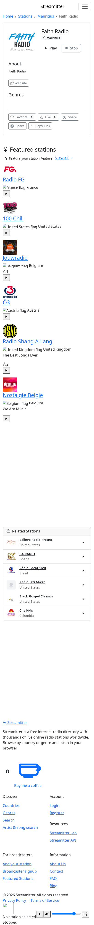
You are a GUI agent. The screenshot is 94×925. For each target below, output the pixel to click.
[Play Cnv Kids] (83, 613)
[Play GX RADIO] (83, 556)
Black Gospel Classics (36, 596)
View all (62, 157)
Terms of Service (45, 900)
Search (9, 820)
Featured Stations (18, 878)
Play (53, 48)
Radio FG (14, 179)
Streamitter (16, 722)
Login (54, 805)
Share (72, 117)
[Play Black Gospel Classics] (83, 599)
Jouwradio (15, 257)
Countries (11, 805)
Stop (73, 48)
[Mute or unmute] (47, 914)
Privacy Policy (14, 900)
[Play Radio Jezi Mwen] (83, 585)
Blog (53, 885)
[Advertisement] (47, 480)
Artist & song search (20, 827)
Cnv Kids (26, 610)
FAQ (53, 878)
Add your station (17, 863)
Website (21, 83)
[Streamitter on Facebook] (7, 771)
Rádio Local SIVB (32, 568)
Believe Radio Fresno (35, 539)
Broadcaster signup (20, 871)
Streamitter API (63, 840)
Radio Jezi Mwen (32, 582)
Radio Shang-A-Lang (27, 341)
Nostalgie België (23, 395)
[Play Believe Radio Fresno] (83, 542)
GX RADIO (27, 554)
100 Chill (13, 218)
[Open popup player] (85, 914)
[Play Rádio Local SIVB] (83, 571)
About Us (58, 863)
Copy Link (42, 126)
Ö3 (6, 302)
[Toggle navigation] (84, 6)
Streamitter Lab (63, 832)
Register (57, 812)
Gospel (15, 102)
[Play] (39, 914)
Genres (9, 812)
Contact (56, 871)
